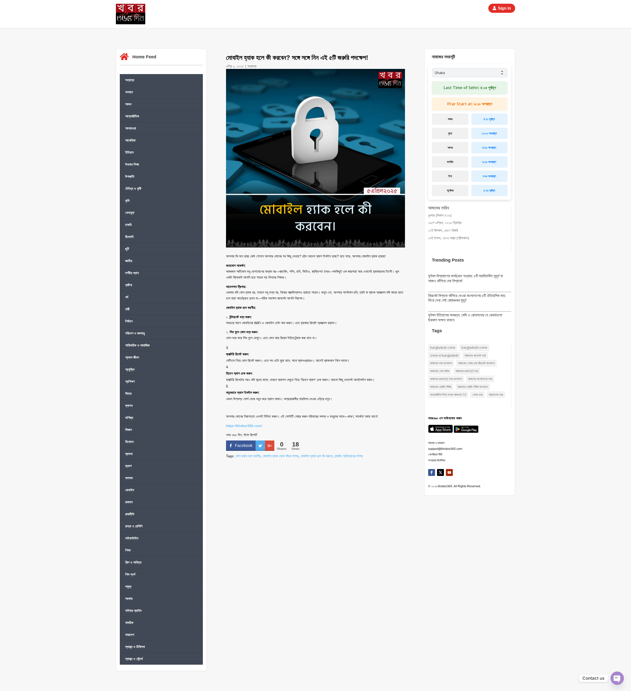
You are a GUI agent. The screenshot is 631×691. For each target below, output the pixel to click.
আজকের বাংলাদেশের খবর (480, 379)
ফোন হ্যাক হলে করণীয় (248, 456)
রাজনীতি (129, 514)
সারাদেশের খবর (496, 395)
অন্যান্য (129, 80)
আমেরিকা (130, 140)
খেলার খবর (477, 395)
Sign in (504, 8)
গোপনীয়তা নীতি (435, 454)
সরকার (129, 598)
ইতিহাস (129, 152)
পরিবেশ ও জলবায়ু (135, 333)
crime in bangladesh (444, 355)
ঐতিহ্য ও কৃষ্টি (133, 188)
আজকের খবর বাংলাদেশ (441, 363)
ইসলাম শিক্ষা (132, 164)
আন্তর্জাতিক (132, 116)
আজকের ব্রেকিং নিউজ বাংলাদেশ (472, 387)
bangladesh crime (442, 348)
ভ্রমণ (128, 465)
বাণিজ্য (129, 417)
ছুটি (127, 248)
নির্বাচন (129, 321)
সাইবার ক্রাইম (133, 610)
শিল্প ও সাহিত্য (133, 562)
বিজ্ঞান (128, 429)
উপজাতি (129, 176)
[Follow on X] (440, 472)
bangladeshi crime (474, 348)
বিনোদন (129, 441)
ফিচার (128, 393)
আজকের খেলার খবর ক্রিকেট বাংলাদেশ (476, 363)
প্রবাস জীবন (132, 357)
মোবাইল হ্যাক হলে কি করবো (316, 456)
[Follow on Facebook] (431, 472)
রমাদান (129, 502)
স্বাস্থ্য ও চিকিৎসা (135, 646)
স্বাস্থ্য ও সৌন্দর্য (134, 658)
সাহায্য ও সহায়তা (436, 443)
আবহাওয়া (130, 128)
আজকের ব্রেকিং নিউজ (440, 387)
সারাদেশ (129, 634)
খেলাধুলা (129, 212)
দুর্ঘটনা (128, 285)
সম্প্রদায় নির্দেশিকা (436, 460)
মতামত (129, 477)
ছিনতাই (129, 236)
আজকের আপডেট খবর (475, 355)
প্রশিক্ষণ (130, 381)
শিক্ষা (128, 550)
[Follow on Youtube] (449, 472)
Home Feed (144, 56)
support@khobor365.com (445, 449)
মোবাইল (129, 489)
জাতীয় (128, 260)
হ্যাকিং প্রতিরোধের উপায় (348, 456)
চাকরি (128, 224)
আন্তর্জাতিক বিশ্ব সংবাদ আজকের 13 (448, 395)
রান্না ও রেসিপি (133, 526)
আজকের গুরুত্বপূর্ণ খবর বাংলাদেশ (446, 379)
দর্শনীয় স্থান (132, 272)
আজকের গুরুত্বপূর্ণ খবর (467, 371)
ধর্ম (126, 297)
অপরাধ (129, 92)
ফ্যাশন (129, 405)
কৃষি (127, 200)
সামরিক (129, 622)
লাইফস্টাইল (131, 538)
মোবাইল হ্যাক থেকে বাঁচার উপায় (280, 456)
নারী (127, 309)
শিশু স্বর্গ (130, 574)
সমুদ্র (128, 586)
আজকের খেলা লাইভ (439, 371)
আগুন (128, 104)
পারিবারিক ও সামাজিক (137, 345)
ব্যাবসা (129, 453)
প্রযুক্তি (130, 369)
